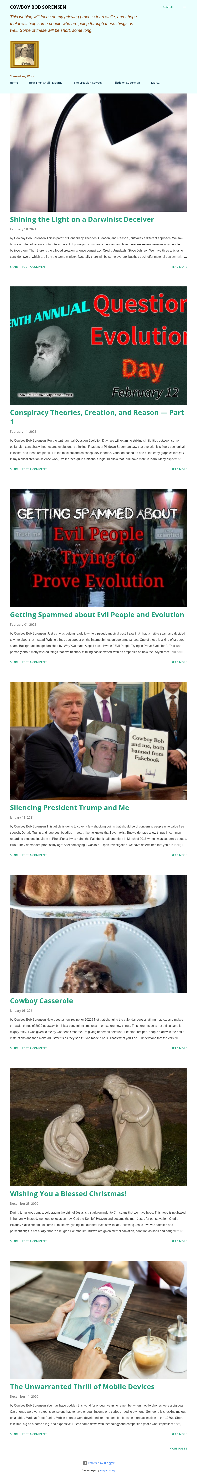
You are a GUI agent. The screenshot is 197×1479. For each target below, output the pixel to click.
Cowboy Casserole (41, 1000)
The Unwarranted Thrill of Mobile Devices (82, 1386)
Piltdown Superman (127, 82)
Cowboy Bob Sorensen (38, 7)
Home (14, 82)
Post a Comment (34, 267)
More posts (178, 1448)
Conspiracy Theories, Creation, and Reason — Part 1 (97, 417)
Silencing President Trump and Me (69, 807)
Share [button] (14, 267)
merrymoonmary (107, 1470)
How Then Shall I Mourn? (45, 82)
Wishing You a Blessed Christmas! (68, 1193)
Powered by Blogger (100, 1463)
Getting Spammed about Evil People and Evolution (97, 614)
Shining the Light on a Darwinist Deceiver (82, 219)
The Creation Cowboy (88, 82)
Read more (179, 267)
